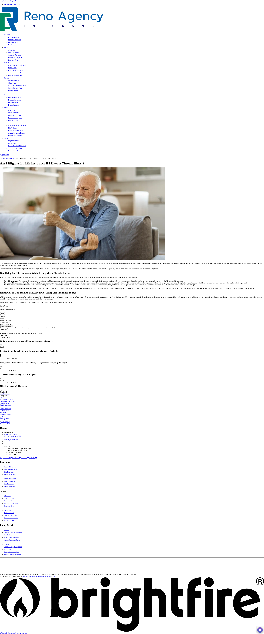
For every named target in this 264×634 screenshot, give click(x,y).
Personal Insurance (14, 37)
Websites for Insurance (13, 633)
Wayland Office (13, 80)
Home (2, 158)
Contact (6, 78)
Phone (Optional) (5, 320)
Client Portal (12, 83)
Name (2, 313)
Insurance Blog (13, 60)
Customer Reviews (14, 55)
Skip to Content (5, 1)
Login (54, 576)
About (6, 47)
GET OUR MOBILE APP (17, 85)
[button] (260, 630)
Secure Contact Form (15, 88)
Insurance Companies (15, 57)
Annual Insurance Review (16, 73)
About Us (11, 50)
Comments (3, 330)
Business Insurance (14, 40)
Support (6, 63)
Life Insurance (13, 42)
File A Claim (12, 68)
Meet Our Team (13, 52)
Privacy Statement (29, 576)
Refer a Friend (13, 91)
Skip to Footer (14, 1)
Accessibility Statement (43, 576)
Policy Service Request (15, 70)
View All (3, 420)
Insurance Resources (15, 75)
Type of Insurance (6, 324)
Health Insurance (13, 45)
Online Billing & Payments (17, 65)
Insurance (7, 35)
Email (2, 317)
